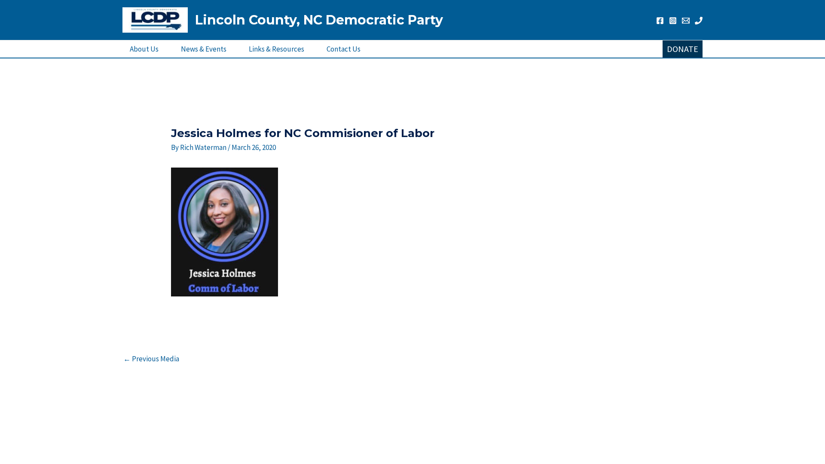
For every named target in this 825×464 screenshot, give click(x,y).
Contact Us (344, 49)
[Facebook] (660, 20)
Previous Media (151, 358)
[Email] (686, 20)
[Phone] (699, 20)
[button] (683, 49)
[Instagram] (673, 20)
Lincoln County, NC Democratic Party (319, 20)
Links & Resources (276, 49)
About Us (144, 49)
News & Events (203, 49)
